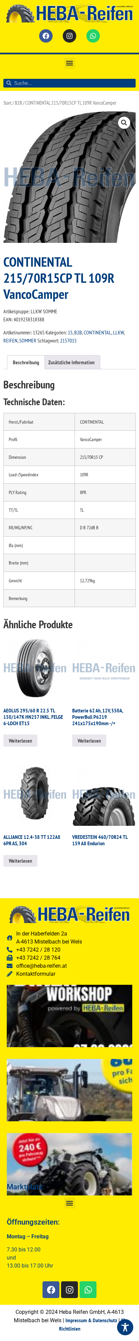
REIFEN (10, 340)
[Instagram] (69, 36)
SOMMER (27, 340)
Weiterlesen (20, 740)
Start (7, 103)
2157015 (68, 340)
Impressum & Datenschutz (91, 1320)
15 (70, 332)
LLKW (118, 332)
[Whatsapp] (93, 36)
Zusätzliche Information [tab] (71, 362)
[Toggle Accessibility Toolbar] (125, 1327)
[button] (69, 63)
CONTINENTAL (97, 332)
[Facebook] (46, 36)
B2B (18, 103)
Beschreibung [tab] (26, 362)
